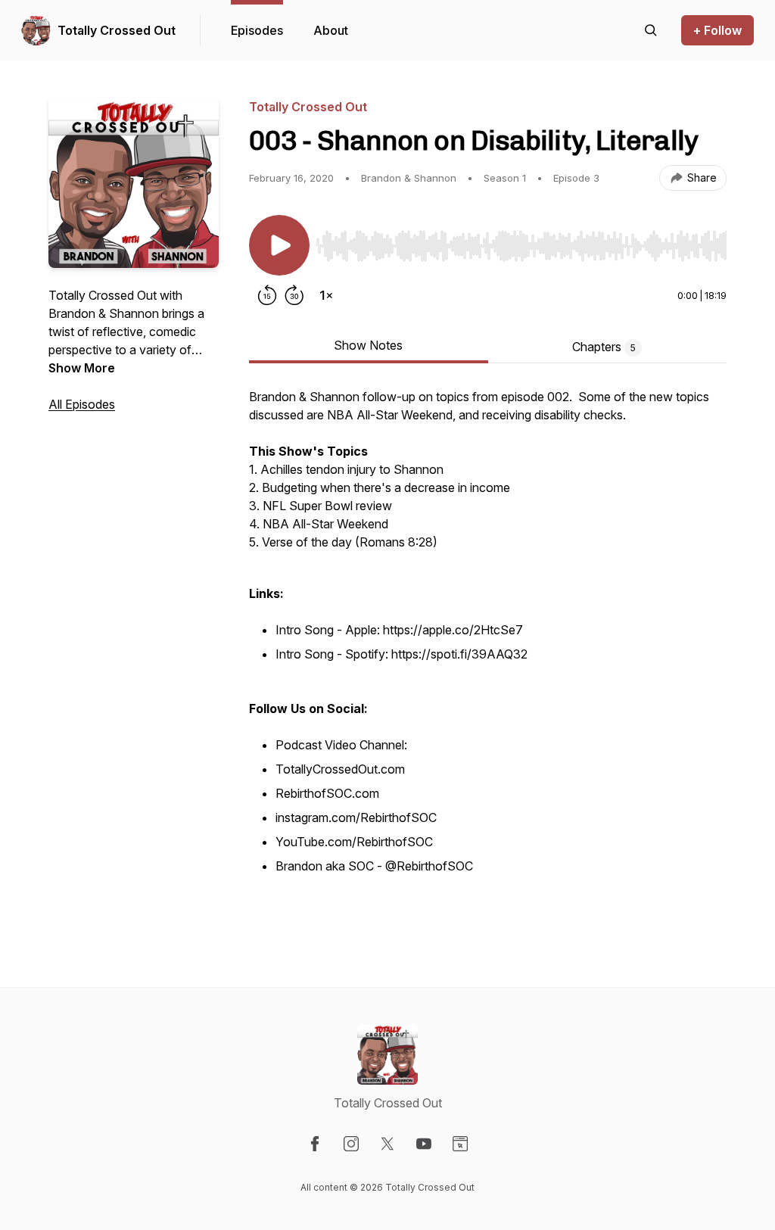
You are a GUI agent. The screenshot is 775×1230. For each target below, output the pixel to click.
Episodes (257, 30)
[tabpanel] (488, 657)
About (330, 30)
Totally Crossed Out (117, 30)
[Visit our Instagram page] (351, 1143)
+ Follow (717, 30)
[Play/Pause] (279, 245)
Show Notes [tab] (368, 345)
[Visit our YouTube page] (423, 1143)
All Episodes (81, 404)
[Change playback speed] (326, 295)
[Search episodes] (651, 30)
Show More (81, 367)
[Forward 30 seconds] (294, 295)
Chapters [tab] (604, 346)
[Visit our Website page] (460, 1143)
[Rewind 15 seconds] (267, 295)
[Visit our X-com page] (387, 1143)
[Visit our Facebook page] (314, 1143)
